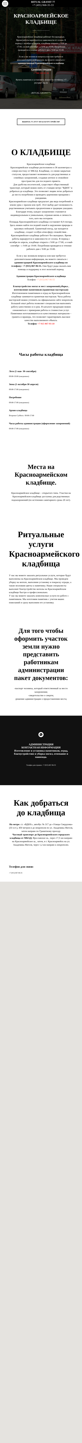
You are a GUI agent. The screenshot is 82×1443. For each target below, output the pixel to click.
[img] (5, 3)
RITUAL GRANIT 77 (43, 2)
